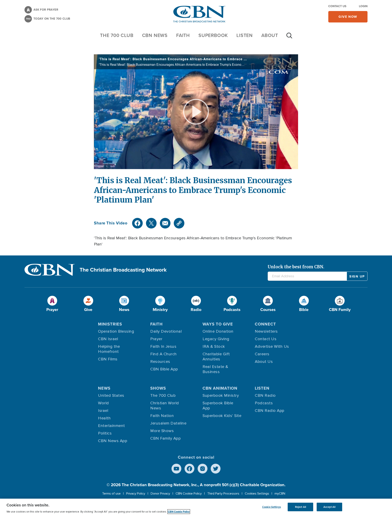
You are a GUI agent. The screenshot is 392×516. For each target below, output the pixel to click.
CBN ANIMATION (220, 388)
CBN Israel (108, 339)
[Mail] (165, 223)
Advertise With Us (272, 346)
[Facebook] (137, 223)
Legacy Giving (216, 339)
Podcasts (264, 403)
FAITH (183, 35)
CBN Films (108, 359)
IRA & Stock (214, 346)
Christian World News (164, 406)
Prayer (156, 339)
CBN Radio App (269, 410)
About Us (264, 361)
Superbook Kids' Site (222, 415)
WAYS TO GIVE (218, 324)
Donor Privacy (160, 493)
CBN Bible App (164, 369)
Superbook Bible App (218, 406)
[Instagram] (202, 469)
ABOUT (269, 35)
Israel (103, 410)
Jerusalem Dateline (168, 423)
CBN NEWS (155, 35)
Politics (105, 433)
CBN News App (112, 440)
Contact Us (337, 6)
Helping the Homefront (109, 349)
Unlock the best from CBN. (296, 266)
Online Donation (218, 331)
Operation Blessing (116, 331)
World (103, 403)
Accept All (329, 507)
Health (104, 418)
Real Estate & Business (215, 369)
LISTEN (244, 35)
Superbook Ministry (221, 395)
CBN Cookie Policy (189, 493)
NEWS (104, 388)
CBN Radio (265, 395)
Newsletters (266, 331)
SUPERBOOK (213, 35)
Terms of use (111, 493)
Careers (262, 354)
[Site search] (289, 37)
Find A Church (163, 354)
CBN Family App (165, 438)
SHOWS (158, 388)
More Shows (162, 430)
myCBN (280, 493)
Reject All (300, 507)
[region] (196, 507)
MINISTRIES (110, 324)
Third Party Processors (223, 493)
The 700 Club (117, 35)
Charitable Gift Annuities (216, 357)
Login (363, 6)
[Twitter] (151, 223)
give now (348, 16)
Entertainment (111, 425)
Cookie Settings (271, 507)
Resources (160, 361)
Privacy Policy (135, 493)
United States (111, 395)
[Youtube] (176, 469)
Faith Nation (162, 415)
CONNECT (265, 324)
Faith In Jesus (163, 346)
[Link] (179, 223)
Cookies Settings (257, 493)
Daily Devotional (166, 331)
